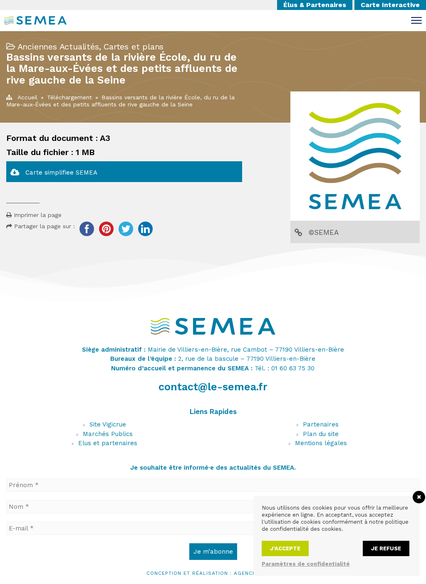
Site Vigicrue (107, 424)
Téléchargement (69, 97)
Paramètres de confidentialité (306, 564)
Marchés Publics (108, 434)
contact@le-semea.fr (213, 387)
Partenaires (321, 424)
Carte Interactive (390, 5)
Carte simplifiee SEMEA (61, 172)
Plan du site (321, 434)
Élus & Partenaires (314, 5)
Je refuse (386, 548)
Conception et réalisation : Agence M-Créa (213, 573)
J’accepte (285, 548)
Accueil (27, 97)
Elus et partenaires (107, 443)
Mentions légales (321, 443)
